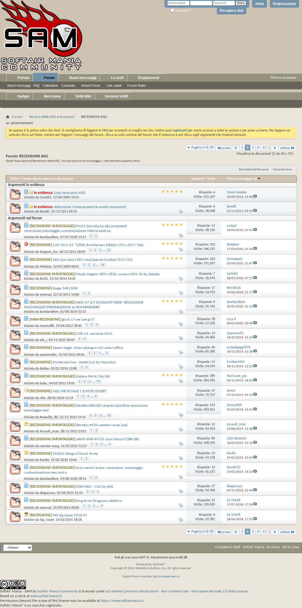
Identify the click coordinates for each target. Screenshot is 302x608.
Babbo (44, 368)
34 (102, 265)
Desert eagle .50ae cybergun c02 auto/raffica (88, 348)
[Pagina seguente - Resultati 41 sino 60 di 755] (274, 148)
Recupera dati (231, 11)
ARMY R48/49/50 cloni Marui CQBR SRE (107, 439)
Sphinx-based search (166, 576)
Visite (211, 179)
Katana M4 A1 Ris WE (93, 376)
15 (213, 226)
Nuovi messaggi (18, 85)
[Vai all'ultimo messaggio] (255, 197)
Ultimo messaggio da (241, 179)
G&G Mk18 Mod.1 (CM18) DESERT (79, 391)
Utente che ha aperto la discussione (47, 179)
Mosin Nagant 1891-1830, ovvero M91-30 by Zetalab (118, 274)
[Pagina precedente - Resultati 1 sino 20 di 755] (235, 148)
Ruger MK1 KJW (65, 288)
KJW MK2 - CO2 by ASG (94, 487)
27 (213, 486)
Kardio (44, 460)
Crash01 (45, 197)
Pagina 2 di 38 (202, 147)
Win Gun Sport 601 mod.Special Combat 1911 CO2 (93, 260)
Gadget (23, 96)
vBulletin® (159, 564)
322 (212, 244)
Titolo (14, 179)
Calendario (50, 85)
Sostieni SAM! (116, 96)
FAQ (36, 85)
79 (98, 381)
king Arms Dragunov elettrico (99, 501)
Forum (49, 78)
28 (213, 319)
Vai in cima (290, 547)
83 (213, 438)
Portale (23, 78)
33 (109, 250)
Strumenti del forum (252, 169)
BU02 (44, 279)
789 (212, 376)
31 (213, 500)
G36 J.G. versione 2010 (94, 334)
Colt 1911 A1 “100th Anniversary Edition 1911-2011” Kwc (98, 245)
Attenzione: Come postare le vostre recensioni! (90, 207)
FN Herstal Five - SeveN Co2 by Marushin (84, 362)
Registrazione (284, 4)
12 (264, 147)
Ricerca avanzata (283, 77)
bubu (43, 383)
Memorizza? (182, 10)
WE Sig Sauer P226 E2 (70, 515)
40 (213, 347)
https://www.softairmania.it (122, 601)
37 (213, 391)
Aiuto (259, 4)
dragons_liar (49, 252)
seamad (45, 294)
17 (213, 288)
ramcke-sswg (49, 446)
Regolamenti (148, 78)
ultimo (285, 148)
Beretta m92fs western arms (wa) (102, 425)
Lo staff (117, 78)
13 (213, 333)
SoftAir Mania (253, 547)
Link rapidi (114, 85)
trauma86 (47, 326)
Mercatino (52, 96)
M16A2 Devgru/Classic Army (75, 454)
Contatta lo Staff (227, 547)
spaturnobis (48, 355)
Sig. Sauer (47, 520)
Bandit (44, 211)
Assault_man (49, 431)
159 (212, 405)
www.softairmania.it (45, 596)
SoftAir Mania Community (57, 591)
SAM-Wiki (82, 96)
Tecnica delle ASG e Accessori (52, 117)
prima (225, 148)
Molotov (45, 266)
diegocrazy (47, 493)
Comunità (68, 85)
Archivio (273, 547)
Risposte (197, 179)
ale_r (43, 340)
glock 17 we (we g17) (78, 320)
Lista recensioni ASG (69, 193)
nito (42, 398)
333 (212, 259)
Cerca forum (281, 169)
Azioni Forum (90, 85)
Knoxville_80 (49, 417)
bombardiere (49, 237)
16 (109, 415)
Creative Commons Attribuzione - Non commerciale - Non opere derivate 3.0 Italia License (178, 591)
